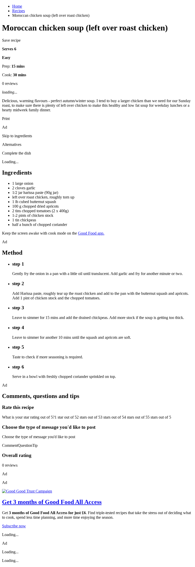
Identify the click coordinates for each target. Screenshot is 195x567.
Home (17, 6)
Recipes (18, 11)
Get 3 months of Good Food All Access (52, 502)
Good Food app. (91, 233)
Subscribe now (14, 526)
